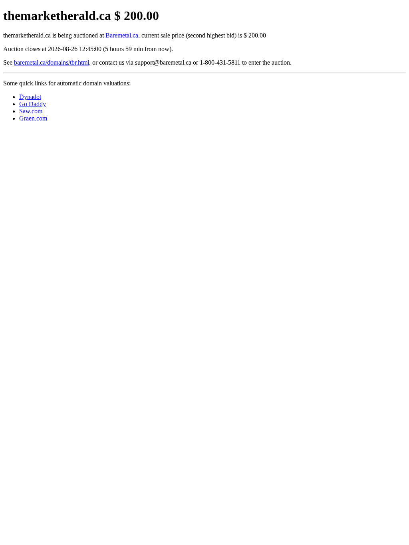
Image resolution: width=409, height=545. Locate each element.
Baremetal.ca (121, 35)
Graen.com (33, 118)
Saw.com (30, 111)
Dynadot (30, 96)
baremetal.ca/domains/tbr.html (51, 62)
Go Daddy (32, 104)
